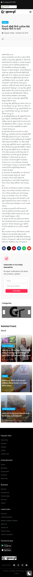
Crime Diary (6, 409)
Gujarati (6, 6)
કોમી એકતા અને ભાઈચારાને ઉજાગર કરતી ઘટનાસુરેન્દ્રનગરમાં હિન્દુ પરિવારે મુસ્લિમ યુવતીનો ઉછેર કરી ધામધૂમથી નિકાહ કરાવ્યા (16, 353)
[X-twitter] (18, 565)
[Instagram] (22, 565)
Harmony (10, 346)
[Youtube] (26, 565)
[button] (30, 11)
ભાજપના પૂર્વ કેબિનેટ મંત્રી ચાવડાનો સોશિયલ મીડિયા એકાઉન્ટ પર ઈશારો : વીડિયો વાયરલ (14, 383)
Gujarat (5, 22)
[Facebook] (14, 565)
